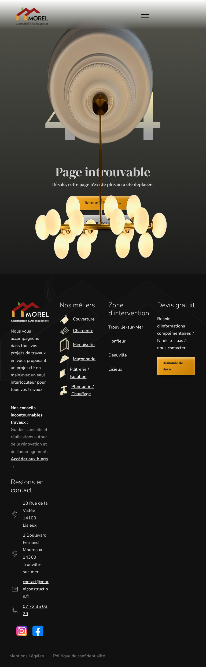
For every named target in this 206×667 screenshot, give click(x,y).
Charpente (83, 331)
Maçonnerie (84, 359)
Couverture (84, 319)
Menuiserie (84, 345)
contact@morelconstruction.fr (36, 589)
